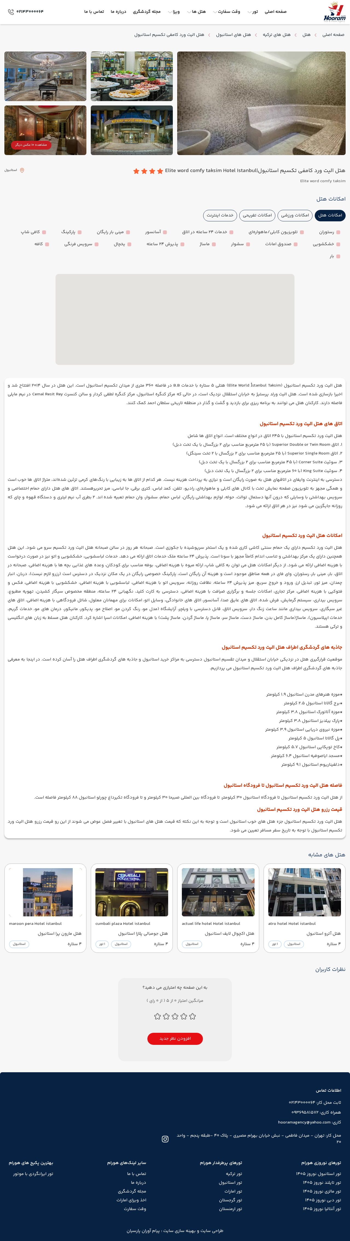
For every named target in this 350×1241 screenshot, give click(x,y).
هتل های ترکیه (277, 35)
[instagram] (165, 1139)
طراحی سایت (211, 1231)
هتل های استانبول (233, 35)
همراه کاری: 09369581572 (316, 1112)
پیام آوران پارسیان (143, 1231)
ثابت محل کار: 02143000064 (315, 1102)
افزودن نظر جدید (175, 1038)
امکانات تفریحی (257, 215)
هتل (306, 35)
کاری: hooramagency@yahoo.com (309, 1122)
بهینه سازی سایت (179, 1231)
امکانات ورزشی (295, 215)
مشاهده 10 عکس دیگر (31, 145)
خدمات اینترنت (220, 215)
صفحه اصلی (333, 35)
